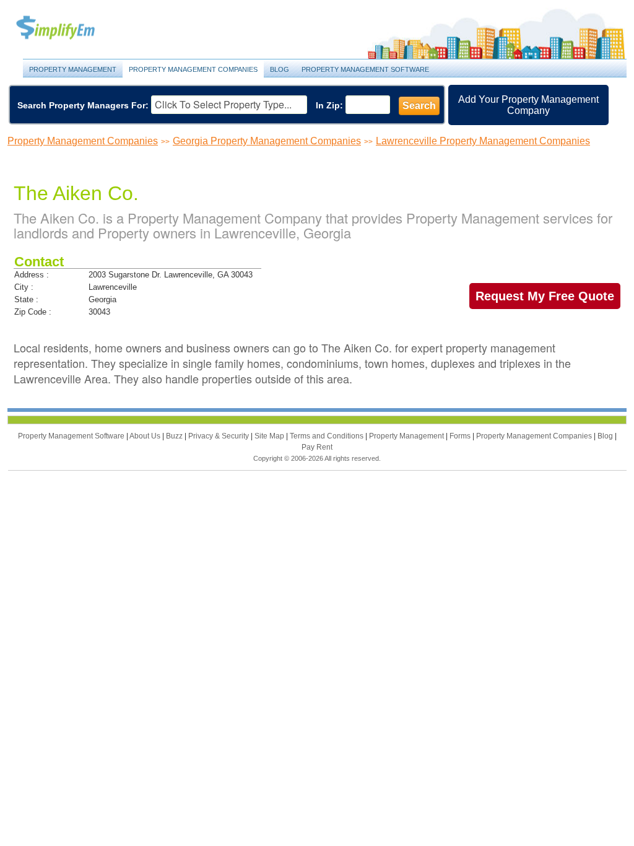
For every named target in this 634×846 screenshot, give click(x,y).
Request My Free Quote (545, 296)
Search (419, 105)
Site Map (270, 436)
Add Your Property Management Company (528, 105)
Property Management (69, 28)
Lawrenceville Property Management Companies (483, 141)
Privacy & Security (219, 436)
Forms (460, 436)
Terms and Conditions (327, 436)
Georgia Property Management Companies (267, 141)
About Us (145, 436)
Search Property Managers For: (83, 105)
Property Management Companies (193, 69)
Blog (279, 69)
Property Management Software (365, 69)
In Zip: (329, 105)
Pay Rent (317, 447)
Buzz (175, 436)
